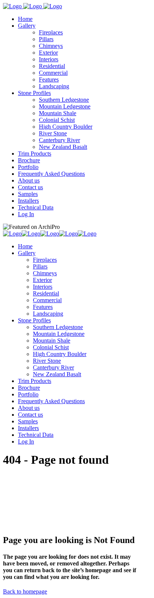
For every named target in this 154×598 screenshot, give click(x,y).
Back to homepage (25, 591)
